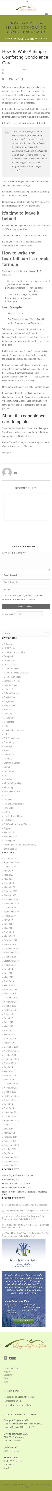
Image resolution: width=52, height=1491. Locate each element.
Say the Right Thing (13, 816)
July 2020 (8, 870)
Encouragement (11, 685)
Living (7, 767)
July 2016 (8, 1067)
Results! (7, 1378)
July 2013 (8, 1153)
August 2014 (10, 1124)
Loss (6, 775)
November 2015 (11, 1087)
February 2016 (10, 1075)
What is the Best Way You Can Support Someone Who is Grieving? (23, 1217)
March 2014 (9, 1133)
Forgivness (9, 701)
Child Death (9, 648)
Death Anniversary (12, 677)
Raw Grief (8, 808)
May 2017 (8, 1026)
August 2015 (10, 1100)
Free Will (8, 709)
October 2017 (10, 1006)
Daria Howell (11, 1233)
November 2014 (11, 1112)
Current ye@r (8, 614)
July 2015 (8, 1104)
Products (8, 799)
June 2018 (8, 973)
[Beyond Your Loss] (26, 8)
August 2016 (10, 1063)
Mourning (8, 787)
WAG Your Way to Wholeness (33, 1204)
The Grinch (9, 832)
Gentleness (9, 722)
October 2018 (10, 956)
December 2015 (11, 1083)
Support (7, 828)
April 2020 (9, 883)
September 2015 (11, 1096)
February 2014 (10, 1137)
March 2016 (9, 1071)
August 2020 (10, 866)
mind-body (9, 779)
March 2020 (9, 887)
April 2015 (9, 1108)
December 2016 (11, 1047)
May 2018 (8, 977)
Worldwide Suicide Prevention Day (20, 844)
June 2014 (8, 1128)
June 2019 (8, 924)
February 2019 (10, 940)
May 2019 (8, 928)
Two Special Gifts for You (37, 1210)
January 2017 (10, 1042)
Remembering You (26, 507)
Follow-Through (11, 693)
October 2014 (10, 1116)
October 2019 (10, 907)
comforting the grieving (14, 73)
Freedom (8, 713)
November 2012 (11, 1157)
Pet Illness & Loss (12, 791)
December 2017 (11, 997)
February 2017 (10, 1038)
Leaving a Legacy (12, 763)
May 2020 (8, 879)
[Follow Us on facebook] (5, 1358)
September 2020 (11, 862)
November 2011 (11, 1165)
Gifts (6, 726)
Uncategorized (10, 840)
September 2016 (11, 1059)
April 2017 (9, 1030)
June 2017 (8, 1022)
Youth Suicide (10, 849)
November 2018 (11, 952)
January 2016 (10, 1079)
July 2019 (8, 920)
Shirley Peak (11, 1225)
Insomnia (8, 758)
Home (7, 38)
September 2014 (11, 1120)
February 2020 (10, 891)
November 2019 (11, 903)
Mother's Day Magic (13, 783)
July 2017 (8, 1018)
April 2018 (9, 981)
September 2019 (11, 911)
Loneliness (9, 771)
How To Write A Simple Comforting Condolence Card (24, 1193)
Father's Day (9, 689)
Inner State (9, 754)
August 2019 (10, 915)
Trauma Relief (10, 836)
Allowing (8, 644)
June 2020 (8, 875)
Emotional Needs (11, 681)
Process (7, 795)
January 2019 (10, 944)
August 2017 (10, 1014)
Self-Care (8, 820)
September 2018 (11, 961)
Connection (9, 660)
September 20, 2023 (36, 69)
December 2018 (11, 948)
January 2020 (10, 895)
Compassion (9, 656)
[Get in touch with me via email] (15, 473)
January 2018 (10, 993)
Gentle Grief (9, 717)
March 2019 (9, 936)
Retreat (7, 812)
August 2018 (10, 965)
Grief (6, 734)
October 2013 (10, 1149)
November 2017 (11, 1001)
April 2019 (9, 932)
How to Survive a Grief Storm (26, 517)
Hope (6, 750)
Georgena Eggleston (13, 69)
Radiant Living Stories (14, 803)
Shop (6, 1381)
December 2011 (11, 1161)
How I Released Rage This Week (17, 1187)
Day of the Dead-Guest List (16, 672)
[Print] (24, 79)
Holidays (8, 746)
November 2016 (11, 1051)
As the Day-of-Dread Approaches (26, 496)
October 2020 (10, 858)
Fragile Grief (9, 705)
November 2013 (11, 1145)
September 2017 (11, 1010)
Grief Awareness (11, 738)
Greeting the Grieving (14, 730)
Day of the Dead (11, 668)
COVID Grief (10, 664)
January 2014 (10, 1141)
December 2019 (11, 899)
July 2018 (8, 969)
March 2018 (9, 985)
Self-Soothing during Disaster (17, 824)
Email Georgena (11, 1451)
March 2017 (9, 1034)
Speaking (8, 1375)
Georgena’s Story (12, 1368)
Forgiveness (9, 697)
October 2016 (10, 1055)
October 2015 (10, 1092)
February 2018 (10, 989)
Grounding (9, 742)
